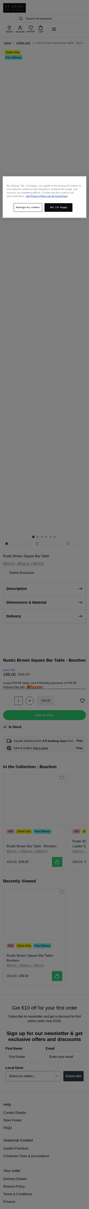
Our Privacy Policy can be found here (47, 196)
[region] (44, 197)
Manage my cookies (28, 207)
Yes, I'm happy (58, 207)
